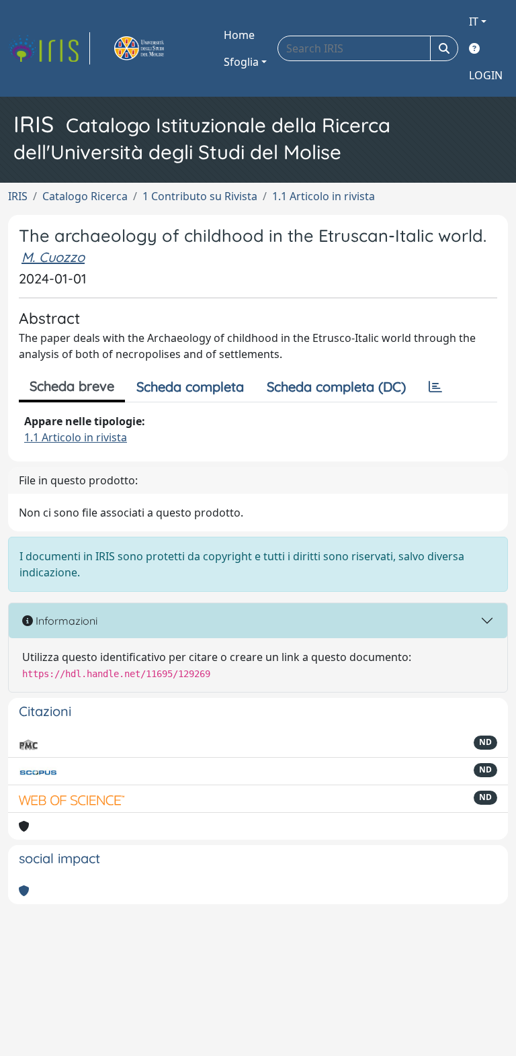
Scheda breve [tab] (72, 386)
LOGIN (486, 75)
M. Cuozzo (53, 257)
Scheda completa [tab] (190, 386)
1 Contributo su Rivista (199, 196)
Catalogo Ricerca (85, 196)
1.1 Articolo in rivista (323, 196)
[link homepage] (49, 48)
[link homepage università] (154, 48)
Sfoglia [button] (241, 61)
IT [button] (473, 21)
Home (239, 35)
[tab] (435, 387)
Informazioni (65, 620)
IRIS (18, 196)
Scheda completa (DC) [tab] (336, 386)
